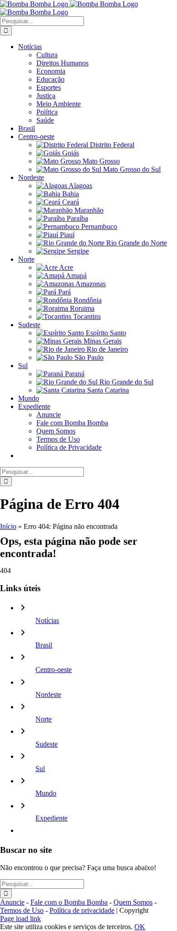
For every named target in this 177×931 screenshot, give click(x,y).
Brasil (43, 645)
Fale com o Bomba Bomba (69, 902)
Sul (40, 768)
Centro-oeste (53, 669)
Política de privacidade (81, 910)
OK (139, 927)
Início (8, 526)
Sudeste (46, 744)
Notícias (47, 620)
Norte (43, 719)
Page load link (20, 918)
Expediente (51, 818)
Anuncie (12, 902)
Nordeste (48, 694)
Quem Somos (132, 902)
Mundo (45, 793)
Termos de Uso (22, 910)
